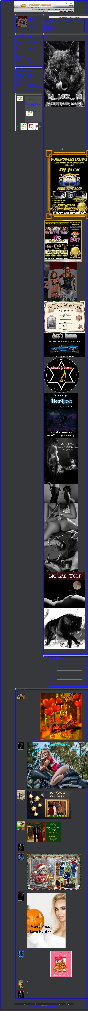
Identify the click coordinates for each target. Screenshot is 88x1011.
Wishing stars (51, 39)
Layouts (45, 39)
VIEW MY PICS (33, 29)
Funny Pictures (58, 39)
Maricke (35, 99)
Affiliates (71, 9)
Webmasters (63, 1004)
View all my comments (21, 999)
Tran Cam (71, 6)
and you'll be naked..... (49, 26)
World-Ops (45, 1004)
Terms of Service (31, 1004)
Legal (68, 1004)
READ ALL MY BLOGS (50, 28)
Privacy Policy (39, 1004)
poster (45, 25)
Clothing (58, 9)
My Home (38, 9)
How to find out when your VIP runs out (53, 24)
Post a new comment (31, 999)
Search (49, 9)
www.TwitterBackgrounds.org (61, 977)
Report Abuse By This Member (23, 1001)
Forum (62, 9)
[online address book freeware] (69, 149)
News (42, 9)
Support (66, 9)
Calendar (54, 9)
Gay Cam (71, 5)
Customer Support (22, 1004)
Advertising (57, 1004)
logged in (66, 17)
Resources (51, 1004)
